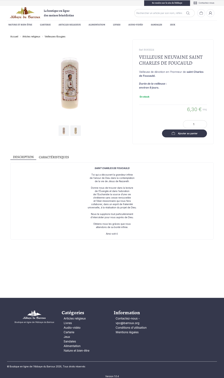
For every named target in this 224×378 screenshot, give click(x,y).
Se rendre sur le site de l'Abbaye (167, 2)
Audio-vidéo (135, 24)
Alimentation (97, 24)
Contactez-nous (127, 318)
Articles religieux (70, 24)
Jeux (172, 24)
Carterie (45, 24)
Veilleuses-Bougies (55, 36)
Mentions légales (127, 332)
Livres (117, 24)
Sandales (156, 24)
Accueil (14, 36)
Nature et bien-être (20, 24)
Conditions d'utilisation (131, 327)
